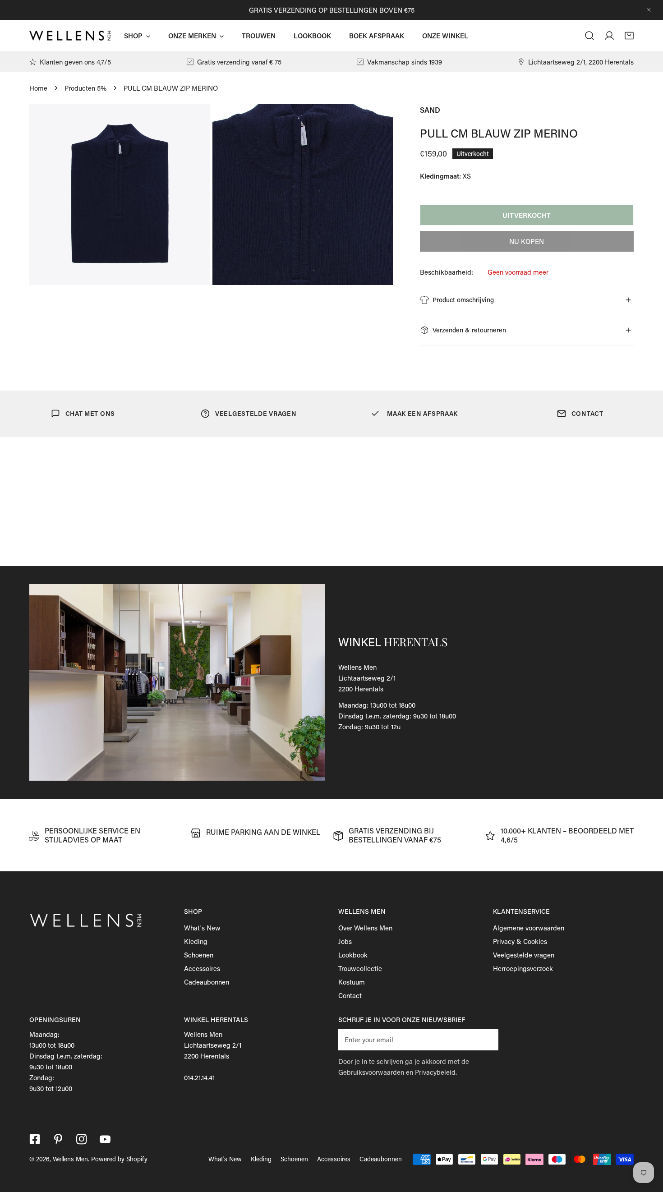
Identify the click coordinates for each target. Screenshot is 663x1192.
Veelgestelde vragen (523, 954)
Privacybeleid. (436, 1072)
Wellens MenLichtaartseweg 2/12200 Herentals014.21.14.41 (212, 1056)
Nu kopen (526, 241)
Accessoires (202, 968)
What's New (202, 927)
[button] (629, 36)
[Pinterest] (58, 1139)
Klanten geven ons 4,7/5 (75, 61)
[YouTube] (105, 1139)
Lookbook (353, 954)
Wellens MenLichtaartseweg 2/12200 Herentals (367, 678)
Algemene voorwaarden (528, 927)
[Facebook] (34, 1139)
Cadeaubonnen (206, 981)
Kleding (195, 941)
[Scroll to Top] (647, 1144)
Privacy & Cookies (520, 941)
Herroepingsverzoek (523, 968)
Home (38, 87)
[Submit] (486, 1039)
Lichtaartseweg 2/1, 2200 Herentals (581, 61)
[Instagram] (81, 1139)
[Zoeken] (589, 36)
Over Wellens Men (365, 927)
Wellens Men (70, 1159)
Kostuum (351, 981)
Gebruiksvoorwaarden (371, 1072)
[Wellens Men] (69, 35)
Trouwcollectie (360, 968)
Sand (430, 110)
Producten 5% (85, 87)
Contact (350, 995)
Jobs (345, 941)
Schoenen (198, 954)
